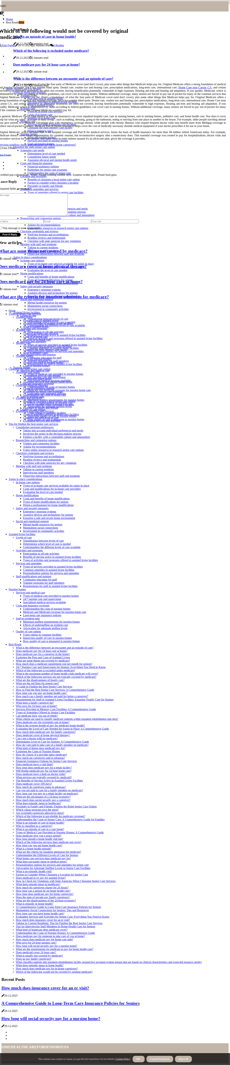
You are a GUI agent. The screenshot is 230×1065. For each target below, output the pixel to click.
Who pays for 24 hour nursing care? (36, 942)
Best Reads (15, 644)
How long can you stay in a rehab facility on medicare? (47, 793)
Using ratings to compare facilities (42, 634)
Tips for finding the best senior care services (33, 424)
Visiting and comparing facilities (41, 443)
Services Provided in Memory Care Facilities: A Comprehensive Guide (56, 709)
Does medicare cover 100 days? (34, 783)
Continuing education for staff (40, 579)
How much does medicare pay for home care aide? (44, 939)
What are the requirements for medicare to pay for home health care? (54, 949)
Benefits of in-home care (37, 339)
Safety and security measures (32, 508)
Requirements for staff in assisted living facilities (54, 364)
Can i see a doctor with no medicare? (37, 738)
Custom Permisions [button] (160, 1059)
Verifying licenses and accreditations (43, 456)
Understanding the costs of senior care (44, 394)
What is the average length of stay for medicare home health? (50, 725)
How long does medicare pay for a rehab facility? (44, 767)
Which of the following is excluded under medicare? (45, 670)
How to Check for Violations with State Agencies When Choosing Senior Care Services (66, 881)
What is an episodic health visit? (34, 871)
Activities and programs (33, 328)
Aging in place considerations (25, 479)
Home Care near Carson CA (195, 87)
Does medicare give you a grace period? (38, 835)
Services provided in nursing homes (43, 362)
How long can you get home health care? (39, 845)
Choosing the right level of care (41, 417)
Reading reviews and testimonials (42, 459)
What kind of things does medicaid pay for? (40, 748)
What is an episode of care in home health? (40, 822)
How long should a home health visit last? (39, 838)
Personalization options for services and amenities (55, 351)
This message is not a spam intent (21, 228)
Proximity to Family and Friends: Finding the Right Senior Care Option (56, 806)
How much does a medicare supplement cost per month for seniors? (54, 663)
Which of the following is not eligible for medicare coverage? (50, 816)
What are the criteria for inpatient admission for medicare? (48, 851)
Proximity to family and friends (40, 407)
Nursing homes (24, 355)
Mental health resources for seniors (42, 524)
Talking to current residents (38, 469)
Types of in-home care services (40, 333)
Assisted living (24, 317)
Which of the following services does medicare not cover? (48, 842)
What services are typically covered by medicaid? (44, 777)
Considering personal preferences (35, 427)
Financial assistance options (38, 388)
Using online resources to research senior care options (53, 449)
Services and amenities (33, 341)
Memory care (23, 342)
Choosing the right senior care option (29, 368)
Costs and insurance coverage (32, 605)
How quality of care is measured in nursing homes (51, 641)
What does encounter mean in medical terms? (41, 861)
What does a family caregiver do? (35, 702)
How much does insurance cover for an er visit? (43, 919)
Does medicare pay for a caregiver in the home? (43, 654)
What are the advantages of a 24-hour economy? (43, 796)
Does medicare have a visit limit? (34, 764)
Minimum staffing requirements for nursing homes (51, 621)
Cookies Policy (122, 1059)
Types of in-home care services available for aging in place (56, 485)
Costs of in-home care (35, 336)
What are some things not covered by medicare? (43, 660)
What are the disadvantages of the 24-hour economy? (46, 900)
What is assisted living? (36, 326)
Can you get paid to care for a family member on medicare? (49, 790)
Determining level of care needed (42, 375)
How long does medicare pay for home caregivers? (44, 894)
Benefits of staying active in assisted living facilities (56, 335)
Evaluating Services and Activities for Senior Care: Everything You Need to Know (62, 916)
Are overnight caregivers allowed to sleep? (40, 813)
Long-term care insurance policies (42, 615)
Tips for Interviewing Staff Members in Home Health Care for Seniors (55, 926)
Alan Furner (8, 45)
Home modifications (27, 495)
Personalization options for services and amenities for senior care (52, 864)
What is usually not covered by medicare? (39, 955)
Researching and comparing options (36, 440)
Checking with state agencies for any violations (49, 462)
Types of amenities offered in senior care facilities (51, 414)
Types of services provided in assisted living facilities (53, 566)
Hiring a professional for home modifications (48, 505)
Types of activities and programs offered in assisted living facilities (64, 338)
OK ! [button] (138, 1059)
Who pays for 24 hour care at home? (36, 706)
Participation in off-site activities (41, 553)
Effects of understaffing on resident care (45, 625)
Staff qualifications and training (38, 354)
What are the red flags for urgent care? (37, 683)
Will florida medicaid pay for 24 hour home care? (44, 770)
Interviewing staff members (38, 472)
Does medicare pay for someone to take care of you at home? (50, 936)
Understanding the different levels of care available (56, 325)
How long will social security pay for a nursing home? (46, 945)
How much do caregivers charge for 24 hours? (42, 887)
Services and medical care (30, 592)
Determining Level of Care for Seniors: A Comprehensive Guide (52, 741)
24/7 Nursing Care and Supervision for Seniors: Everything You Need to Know (61, 667)
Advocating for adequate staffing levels (45, 628)
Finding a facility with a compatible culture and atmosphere (56, 436)
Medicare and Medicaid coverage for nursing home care (54, 612)
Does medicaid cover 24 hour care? (36, 952)
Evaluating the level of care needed (43, 492)
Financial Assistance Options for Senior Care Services (46, 761)
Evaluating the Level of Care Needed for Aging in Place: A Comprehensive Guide (62, 728)
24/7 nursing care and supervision (42, 599)
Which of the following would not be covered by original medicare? (54, 971)
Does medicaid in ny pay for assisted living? (41, 877)
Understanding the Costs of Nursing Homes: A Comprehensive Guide (55, 932)
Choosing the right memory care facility (45, 349)
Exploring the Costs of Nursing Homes (38, 751)
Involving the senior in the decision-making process (52, 433)
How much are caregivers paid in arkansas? (40, 757)
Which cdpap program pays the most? (37, 809)
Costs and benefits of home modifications (46, 498)
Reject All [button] (183, 1059)
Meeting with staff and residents (34, 466)
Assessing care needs (28, 372)
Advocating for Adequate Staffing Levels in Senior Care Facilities (53, 868)
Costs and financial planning (32, 385)
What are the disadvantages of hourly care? (40, 680)
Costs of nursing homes (36, 365)
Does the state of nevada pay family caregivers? (43, 897)
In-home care (23, 330)
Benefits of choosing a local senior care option (49, 401)
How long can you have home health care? (40, 913)
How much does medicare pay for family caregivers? (46, 731)
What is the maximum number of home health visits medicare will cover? (57, 673)
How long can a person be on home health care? (43, 890)
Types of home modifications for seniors (45, 501)
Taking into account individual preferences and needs (53, 430)
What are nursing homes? (37, 359)
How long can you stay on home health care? (41, 693)
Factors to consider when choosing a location (48, 404)
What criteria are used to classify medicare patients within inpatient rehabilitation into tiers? (67, 719)
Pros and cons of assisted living (40, 320)
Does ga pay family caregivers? (33, 958)
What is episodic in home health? (34, 903)
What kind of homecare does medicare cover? (42, 929)
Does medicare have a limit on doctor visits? (41, 774)
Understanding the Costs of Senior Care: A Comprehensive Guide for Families (60, 819)
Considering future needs (37, 378)
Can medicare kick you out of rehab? (37, 715)
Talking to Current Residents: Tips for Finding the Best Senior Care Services (59, 923)
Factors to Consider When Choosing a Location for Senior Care (52, 874)
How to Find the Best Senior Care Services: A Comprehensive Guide (55, 689)
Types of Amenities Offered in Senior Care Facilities (45, 712)
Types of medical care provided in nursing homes (51, 595)
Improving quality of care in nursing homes (47, 637)
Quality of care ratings (28, 631)
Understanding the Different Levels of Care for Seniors (47, 855)
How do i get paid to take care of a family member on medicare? (52, 744)
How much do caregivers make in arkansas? (41, 787)
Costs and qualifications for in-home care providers (52, 488)
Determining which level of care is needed (47, 543)
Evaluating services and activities (41, 420)
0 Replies (58, 45)
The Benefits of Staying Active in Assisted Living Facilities (49, 780)
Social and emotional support (32, 521)
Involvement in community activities (48, 309)
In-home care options (28, 482)
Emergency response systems (39, 511)
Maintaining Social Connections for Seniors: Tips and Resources (52, 910)
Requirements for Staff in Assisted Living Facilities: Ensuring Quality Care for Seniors (65, 699)
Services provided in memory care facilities (47, 346)
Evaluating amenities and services (35, 411)
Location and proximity (29, 398)
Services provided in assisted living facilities (48, 323)
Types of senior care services (25, 313)
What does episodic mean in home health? (39, 965)
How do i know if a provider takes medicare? (41, 754)
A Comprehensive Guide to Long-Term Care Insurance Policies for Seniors (58, 907)
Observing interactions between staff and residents (51, 475)
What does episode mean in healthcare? (38, 884)
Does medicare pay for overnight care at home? (42, 722)
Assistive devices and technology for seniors (48, 514)
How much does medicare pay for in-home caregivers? (47, 968)
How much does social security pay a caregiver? (43, 800)
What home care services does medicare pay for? (43, 858)
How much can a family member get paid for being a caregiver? (52, 696)
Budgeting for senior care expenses (43, 391)
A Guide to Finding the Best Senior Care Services (44, 686)
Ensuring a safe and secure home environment (49, 518)
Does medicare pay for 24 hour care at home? (41, 650)
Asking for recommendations (39, 446)
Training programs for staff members (43, 582)
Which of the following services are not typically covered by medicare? (56, 676)
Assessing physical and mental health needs (47, 381)
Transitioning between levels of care (43, 540)
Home (9, 19)
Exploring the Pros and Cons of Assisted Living (43, 657)
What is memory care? (35, 352)
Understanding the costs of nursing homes (46, 608)
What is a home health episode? (34, 848)
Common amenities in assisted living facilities (48, 569)
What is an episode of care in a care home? (40, 829)
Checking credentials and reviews (35, 453)
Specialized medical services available (44, 602)
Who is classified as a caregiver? (34, 825)
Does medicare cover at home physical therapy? (43, 735)
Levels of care (24, 537)
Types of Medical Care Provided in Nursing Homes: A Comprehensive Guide (60, 832)
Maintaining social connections (40, 527)
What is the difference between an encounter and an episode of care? (54, 647)
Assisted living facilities (22, 534)
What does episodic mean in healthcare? (38, 803)
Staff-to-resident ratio (28, 618)
